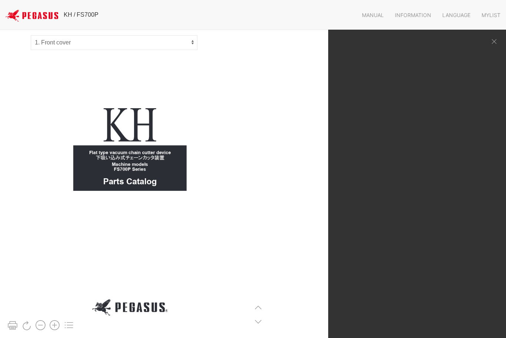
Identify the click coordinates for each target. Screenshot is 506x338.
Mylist (491, 15)
